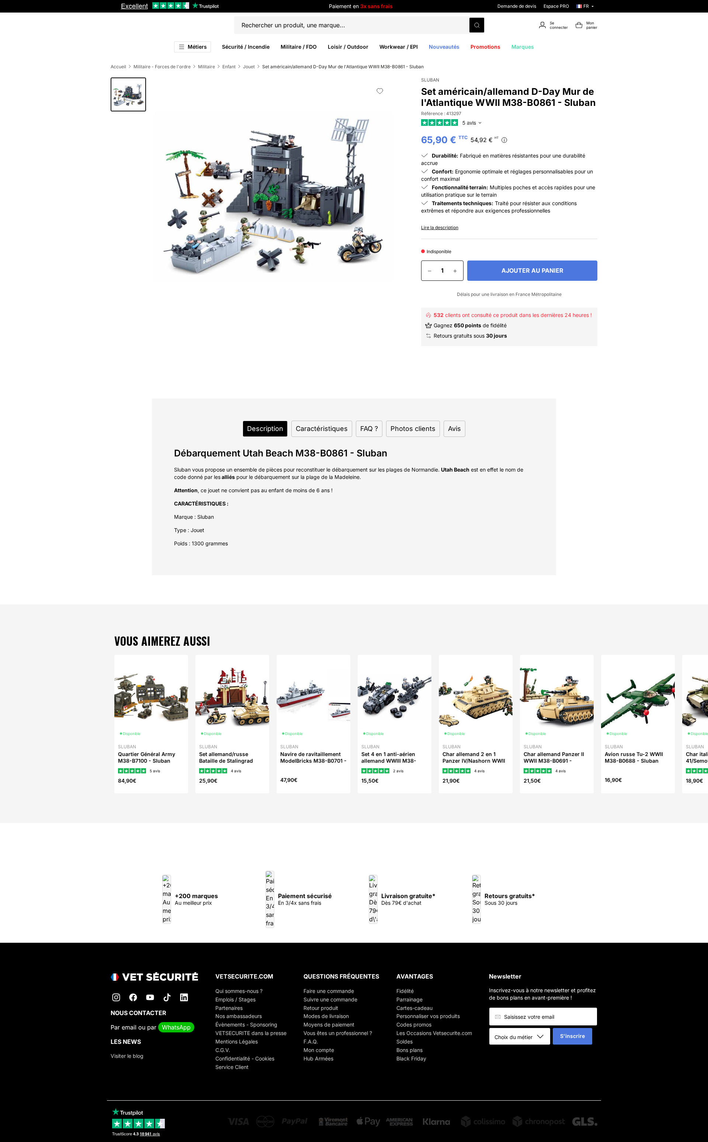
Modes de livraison (326, 1016)
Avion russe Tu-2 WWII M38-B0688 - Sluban (634, 757)
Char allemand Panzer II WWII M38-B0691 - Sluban (554, 760)
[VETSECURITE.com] (154, 976)
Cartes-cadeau (414, 1008)
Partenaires (229, 1008)
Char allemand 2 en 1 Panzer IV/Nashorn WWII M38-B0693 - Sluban (473, 760)
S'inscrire (572, 1036)
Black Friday (411, 1058)
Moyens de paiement (328, 1024)
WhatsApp (176, 1027)
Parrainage (409, 999)
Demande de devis (516, 6)
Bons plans (409, 1050)
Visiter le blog (127, 1056)
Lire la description (439, 227)
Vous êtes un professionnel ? (337, 1033)
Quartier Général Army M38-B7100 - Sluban (146, 757)
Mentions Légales (236, 1041)
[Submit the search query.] (476, 25)
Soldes (404, 1041)
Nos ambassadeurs (238, 1016)
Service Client (232, 1067)
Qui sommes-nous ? (239, 991)
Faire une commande (328, 991)
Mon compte (318, 1050)
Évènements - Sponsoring (246, 1024)
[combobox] (522, 1037)
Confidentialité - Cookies (244, 1058)
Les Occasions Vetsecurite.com (434, 1033)
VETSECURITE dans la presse (251, 1033)
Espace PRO (556, 6)
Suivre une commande (330, 999)
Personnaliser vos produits (428, 1016)
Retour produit (320, 1008)
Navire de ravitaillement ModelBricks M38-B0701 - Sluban (313, 760)
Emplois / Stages (235, 999)
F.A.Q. (310, 1041)
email (129, 1027)
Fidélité (405, 991)
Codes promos (413, 1024)
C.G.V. (222, 1050)
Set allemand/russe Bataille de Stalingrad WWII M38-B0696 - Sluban (226, 764)
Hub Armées (318, 1058)
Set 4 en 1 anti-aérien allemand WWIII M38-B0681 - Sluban (388, 760)
